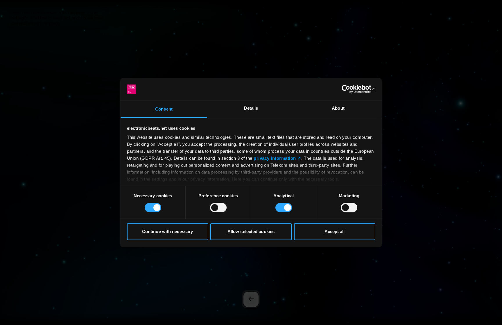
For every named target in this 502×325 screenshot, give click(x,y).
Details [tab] (251, 108)
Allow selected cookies (251, 231)
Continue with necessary (167, 231)
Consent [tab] (164, 109)
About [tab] (338, 108)
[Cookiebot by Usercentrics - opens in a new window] (349, 89)
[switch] (218, 207)
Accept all (334, 231)
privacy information (275, 158)
